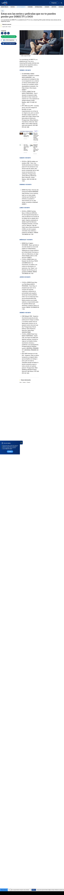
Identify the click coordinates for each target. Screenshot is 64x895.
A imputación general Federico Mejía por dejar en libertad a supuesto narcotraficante (36, 889)
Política (13, 7)
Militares (17, 889)
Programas (54, 2)
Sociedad (61, 7)
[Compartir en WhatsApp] (8, 33)
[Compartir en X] (5, 33)
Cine (20, 382)
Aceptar (10, 451)
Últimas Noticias (4, 889)
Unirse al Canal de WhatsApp (9, 36)
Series (24, 382)
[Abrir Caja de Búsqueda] (61, 3)
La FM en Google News (9, 40)
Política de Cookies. (8, 448)
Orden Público (4, 7)
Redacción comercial (6, 24)
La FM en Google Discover (10, 43)
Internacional (38, 7)
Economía (30, 7)
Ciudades (47, 7)
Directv (28, 382)
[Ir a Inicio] (4, 3)
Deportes (54, 7)
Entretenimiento (21, 7)
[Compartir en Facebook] (2, 33)
